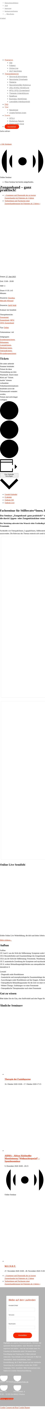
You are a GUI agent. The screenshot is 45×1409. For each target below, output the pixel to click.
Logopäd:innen (5, 345)
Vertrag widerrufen (7, 1399)
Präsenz (12, 65)
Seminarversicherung (11, 11)
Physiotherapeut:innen (8, 353)
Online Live (13, 68)
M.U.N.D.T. (10, 1266)
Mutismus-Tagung (16, 121)
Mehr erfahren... (6, 940)
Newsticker (13, 110)
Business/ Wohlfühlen (18, 99)
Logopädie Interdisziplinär (19, 102)
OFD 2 (12, 118)
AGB (6, 5)
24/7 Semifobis (15, 71)
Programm (9, 60)
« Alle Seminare (6, 144)
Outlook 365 (9, 500)
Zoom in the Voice (16, 124)
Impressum (8, 8)
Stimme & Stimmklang (18, 77)
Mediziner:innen (6, 348)
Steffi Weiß (12, 305)
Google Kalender (11, 494)
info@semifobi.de (21, 1382)
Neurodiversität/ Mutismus (20, 85)
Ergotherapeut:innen (7, 340)
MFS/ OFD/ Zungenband (19, 90)
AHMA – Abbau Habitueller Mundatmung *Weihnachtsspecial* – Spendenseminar (22, 1158)
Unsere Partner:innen (17, 113)
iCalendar (8, 497)
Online (6, 328)
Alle (10, 63)
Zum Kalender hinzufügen (9, 475)
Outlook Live (9, 503)
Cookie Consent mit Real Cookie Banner (15, 1408)
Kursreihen (12, 127)
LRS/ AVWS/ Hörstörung (19, 88)
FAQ (6, 104)
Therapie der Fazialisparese (18, 1079)
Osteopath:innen (6, 351)
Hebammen (4, 342)
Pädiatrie (12, 82)
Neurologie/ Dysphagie (18, 79)
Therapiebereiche (12, 74)
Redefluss (13, 96)
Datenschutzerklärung (11, 3)
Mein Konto (10, 14)
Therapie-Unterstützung (19, 93)
